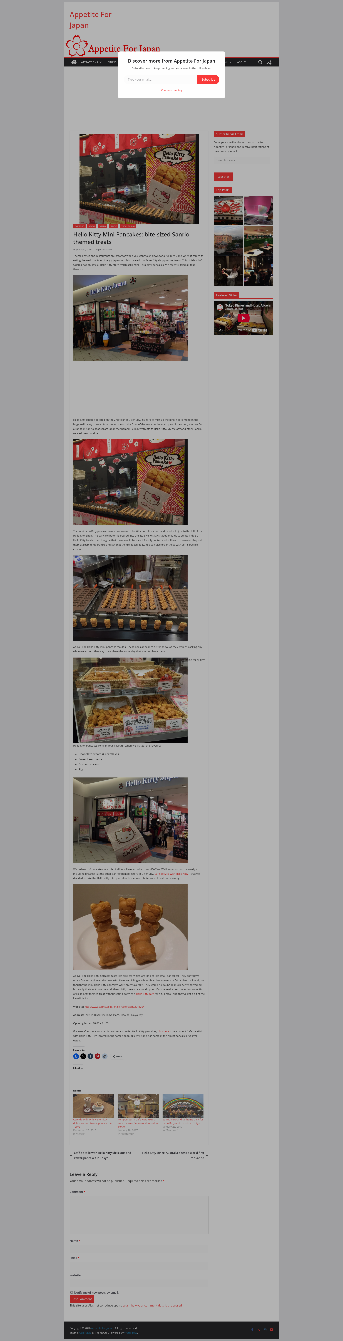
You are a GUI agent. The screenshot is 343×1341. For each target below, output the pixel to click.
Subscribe (208, 80)
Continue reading (171, 90)
